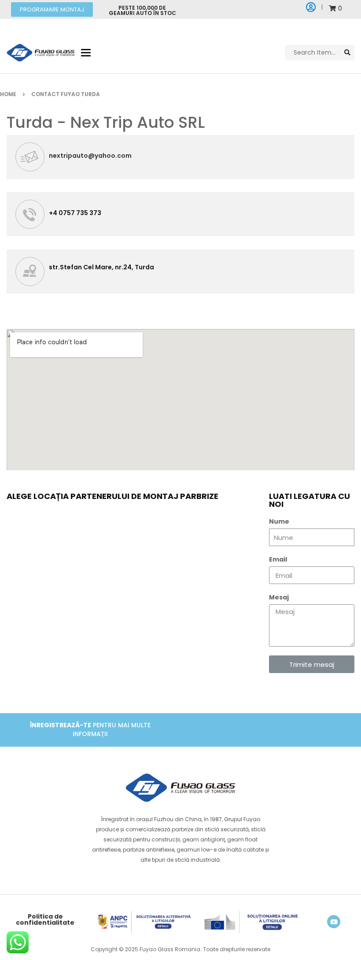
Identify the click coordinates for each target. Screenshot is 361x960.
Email (278, 559)
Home (8, 94)
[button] (52, 9)
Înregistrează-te (60, 725)
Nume (279, 521)
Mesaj (279, 597)
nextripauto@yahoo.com (90, 155)
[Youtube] (333, 921)
